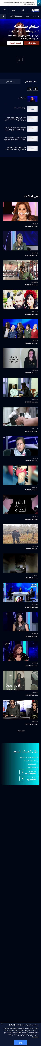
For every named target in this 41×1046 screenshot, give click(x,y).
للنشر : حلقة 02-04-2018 (31, 285)
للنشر (27, 16)
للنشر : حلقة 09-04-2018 (31, 255)
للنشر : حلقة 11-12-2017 (32, 695)
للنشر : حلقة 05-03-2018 (31, 402)
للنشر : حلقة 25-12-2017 (32, 636)
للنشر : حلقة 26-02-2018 (31, 431)
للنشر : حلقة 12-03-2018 (31, 373)
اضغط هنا (35, 1037)
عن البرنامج (10, 81)
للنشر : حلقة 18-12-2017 (32, 666)
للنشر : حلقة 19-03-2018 (31, 343)
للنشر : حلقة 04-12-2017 (31, 724)
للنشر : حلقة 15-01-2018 (32, 578)
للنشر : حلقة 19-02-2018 (31, 460)
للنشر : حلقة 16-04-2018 (31, 226)
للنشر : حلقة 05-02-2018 (31, 490)
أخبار (23, 10)
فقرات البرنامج (30, 81)
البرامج (13, 10)
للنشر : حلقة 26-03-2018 (31, 314)
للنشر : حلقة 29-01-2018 (31, 519)
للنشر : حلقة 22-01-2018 (31, 548)
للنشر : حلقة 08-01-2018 (31, 607)
